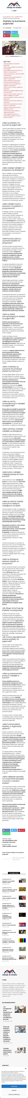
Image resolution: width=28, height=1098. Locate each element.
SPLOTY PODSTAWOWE (9, 925)
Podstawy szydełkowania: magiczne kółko (7, 917)
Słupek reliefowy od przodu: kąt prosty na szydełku (8, 907)
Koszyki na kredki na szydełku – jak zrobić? (8, 941)
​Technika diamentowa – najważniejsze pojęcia (7, 1051)
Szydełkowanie (18, 16)
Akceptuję (14, 1086)
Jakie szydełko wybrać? (9, 846)
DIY (12, 16)
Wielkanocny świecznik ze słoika (9, 933)
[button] (26, 1068)
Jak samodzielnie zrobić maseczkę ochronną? (9, 841)
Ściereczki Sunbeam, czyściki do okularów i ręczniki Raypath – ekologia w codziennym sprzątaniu (7, 1034)
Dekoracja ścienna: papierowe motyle (8, 950)
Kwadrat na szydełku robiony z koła (8, 881)
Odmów (14, 1090)
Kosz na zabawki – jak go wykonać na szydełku (9, 890)
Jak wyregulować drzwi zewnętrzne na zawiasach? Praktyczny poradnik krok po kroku (7, 1013)
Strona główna (7, 16)
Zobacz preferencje (14, 1094)
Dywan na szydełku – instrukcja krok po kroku (9, 958)
